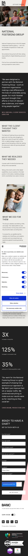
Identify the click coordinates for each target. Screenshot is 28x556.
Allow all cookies (14, 298)
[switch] (24, 277)
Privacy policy (5, 526)
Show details (19, 293)
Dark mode (6, 515)
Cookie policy (12, 526)
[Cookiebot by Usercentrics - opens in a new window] (19, 246)
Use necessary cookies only (14, 308)
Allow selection (14, 303)
